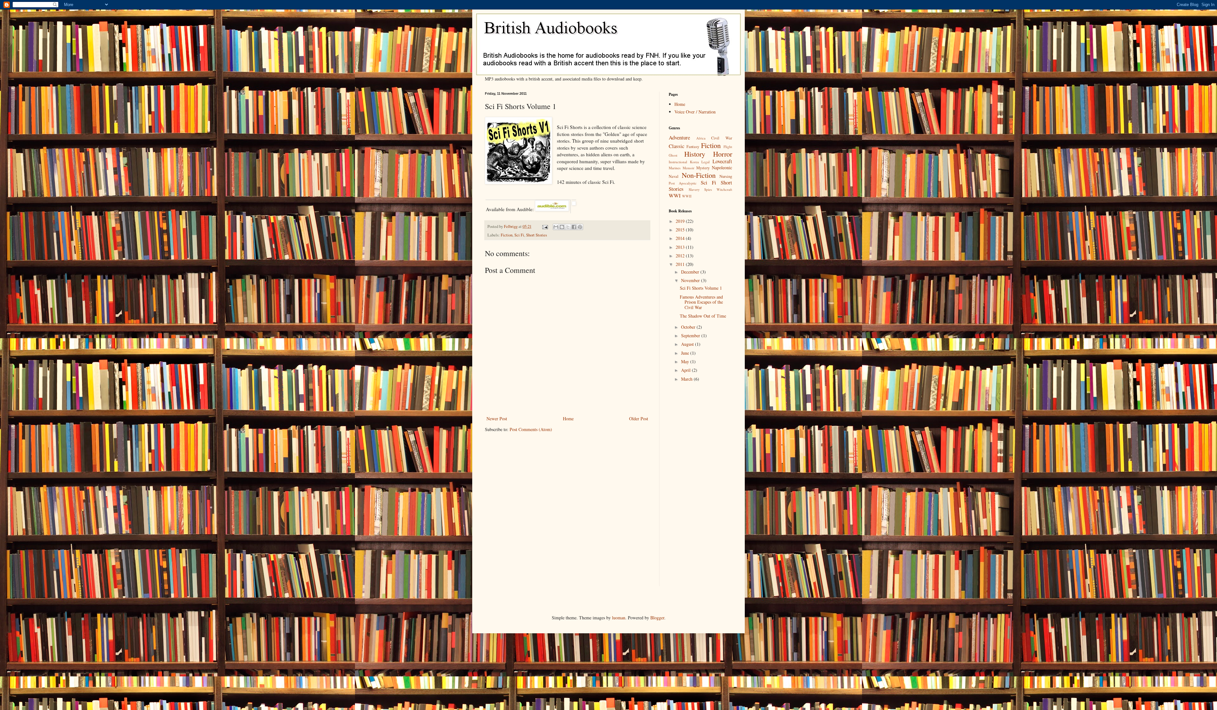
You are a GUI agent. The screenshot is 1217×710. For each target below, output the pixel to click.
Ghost (673, 155)
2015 (681, 230)
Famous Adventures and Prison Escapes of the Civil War (701, 302)
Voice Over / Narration (695, 112)
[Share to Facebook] (574, 227)
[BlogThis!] (562, 227)
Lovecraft (722, 161)
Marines (674, 167)
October (689, 327)
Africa (700, 138)
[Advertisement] (688, 490)
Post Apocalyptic (683, 183)
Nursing (725, 176)
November (691, 280)
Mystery (703, 168)
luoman (618, 618)
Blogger (657, 618)
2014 (681, 238)
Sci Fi (519, 235)
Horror (722, 153)
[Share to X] (568, 227)
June (685, 353)
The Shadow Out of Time (703, 316)
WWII (687, 196)
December (690, 272)
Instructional (678, 161)
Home (568, 419)
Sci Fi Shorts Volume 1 (701, 288)
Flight (728, 146)
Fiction (506, 235)
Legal (705, 161)
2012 (681, 256)
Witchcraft (724, 189)
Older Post (638, 419)
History (694, 153)
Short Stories (536, 235)
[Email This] (556, 227)
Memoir (688, 167)
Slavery (694, 189)
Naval (674, 176)
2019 (681, 221)
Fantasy (692, 146)
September (691, 335)
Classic (676, 146)
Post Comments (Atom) (531, 429)
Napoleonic (722, 168)
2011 (681, 264)
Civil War (721, 138)
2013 (681, 247)
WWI (675, 195)
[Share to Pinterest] (580, 227)
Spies (708, 189)
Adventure (679, 137)
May (685, 361)
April (686, 370)
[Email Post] (544, 226)
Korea (694, 161)
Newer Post (496, 419)
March (687, 379)
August (688, 344)
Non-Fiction (699, 175)
